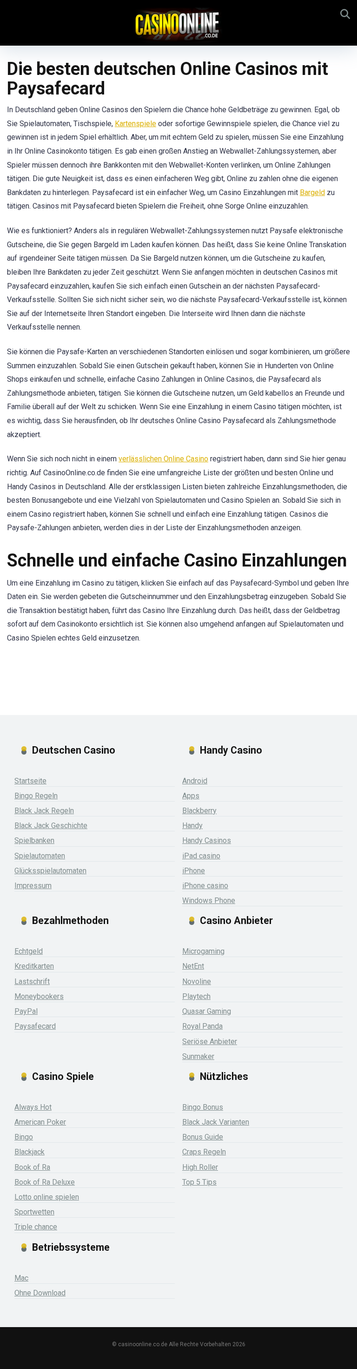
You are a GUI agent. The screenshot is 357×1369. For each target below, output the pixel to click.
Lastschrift (32, 981)
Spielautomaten (39, 855)
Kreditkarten (34, 966)
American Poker (40, 1122)
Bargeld (312, 192)
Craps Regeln (204, 1151)
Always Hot (33, 1107)
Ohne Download (40, 1292)
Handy (192, 825)
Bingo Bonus (202, 1107)
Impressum (33, 885)
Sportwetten (34, 1211)
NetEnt (193, 966)
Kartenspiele (135, 123)
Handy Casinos (206, 840)
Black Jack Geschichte (50, 825)
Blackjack (29, 1151)
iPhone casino (205, 885)
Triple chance (35, 1226)
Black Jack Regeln (44, 810)
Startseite (30, 780)
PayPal (26, 1011)
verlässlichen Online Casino (163, 458)
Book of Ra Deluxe (44, 1182)
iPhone (193, 870)
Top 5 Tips (199, 1182)
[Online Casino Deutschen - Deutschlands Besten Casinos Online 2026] (178, 24)
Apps (190, 795)
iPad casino (201, 855)
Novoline (196, 981)
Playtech (196, 996)
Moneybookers (39, 996)
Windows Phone (208, 900)
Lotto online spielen (46, 1197)
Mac (21, 1278)
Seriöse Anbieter (209, 1041)
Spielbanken (34, 840)
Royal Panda (202, 1026)
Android (194, 780)
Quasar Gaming (206, 1011)
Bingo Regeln (36, 795)
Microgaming (203, 951)
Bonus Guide (202, 1137)
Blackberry (199, 810)
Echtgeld (28, 951)
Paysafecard (35, 1026)
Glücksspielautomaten (50, 870)
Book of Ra (32, 1167)
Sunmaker (198, 1056)
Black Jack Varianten (215, 1122)
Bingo (23, 1137)
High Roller (200, 1167)
